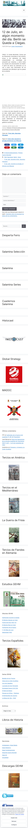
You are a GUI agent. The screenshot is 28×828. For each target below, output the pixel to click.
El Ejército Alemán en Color (10, 620)
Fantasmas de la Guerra (9, 627)
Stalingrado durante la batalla (10, 617)
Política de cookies (19, 814)
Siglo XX (4, 755)
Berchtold (10, 157)
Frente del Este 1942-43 (9, 622)
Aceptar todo (14, 817)
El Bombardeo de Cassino (9, 695)
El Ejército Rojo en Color (9, 625)
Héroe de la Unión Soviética (10, 681)
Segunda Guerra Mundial (9, 752)
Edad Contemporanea (8, 750)
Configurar (14, 824)
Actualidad (5, 757)
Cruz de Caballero (7, 683)
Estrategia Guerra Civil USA (10, 688)
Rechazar (14, 821)
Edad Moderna (6, 747)
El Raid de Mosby (7, 690)
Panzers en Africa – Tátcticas (10, 693)
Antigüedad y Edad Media (9, 745)
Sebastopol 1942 (7, 632)
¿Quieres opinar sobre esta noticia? (14, 127)
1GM (5, 157)
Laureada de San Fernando (10, 686)
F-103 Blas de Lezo (7, 630)
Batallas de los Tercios (8, 678)
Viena (19, 157)
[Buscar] (24, 226)
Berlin (15, 157)
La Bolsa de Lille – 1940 (9, 698)
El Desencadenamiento (10, 153)
